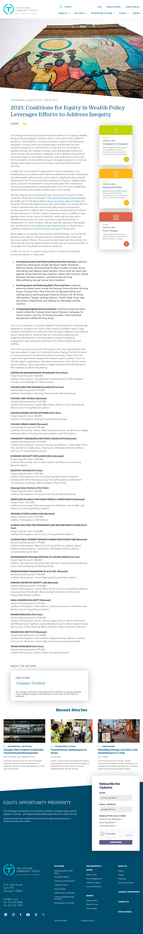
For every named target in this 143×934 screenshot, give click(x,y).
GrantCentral (114, 7)
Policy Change (110, 230)
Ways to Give (91, 874)
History (121, 871)
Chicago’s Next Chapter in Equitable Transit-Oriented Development (23, 751)
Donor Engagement (94, 878)
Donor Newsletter (107, 822)
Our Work (59, 866)
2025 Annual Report (126, 883)
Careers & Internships (128, 892)
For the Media (124, 912)
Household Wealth (112, 187)
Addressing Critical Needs (64, 893)
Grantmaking (18, 100)
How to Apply (91, 908)
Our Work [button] (79, 13)
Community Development (116, 144)
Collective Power (61, 885)
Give (99, 7)
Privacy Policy (88, 920)
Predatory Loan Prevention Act (51, 225)
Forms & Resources (93, 886)
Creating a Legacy (93, 882)
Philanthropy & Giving (65, 746)
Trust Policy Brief (106, 826)
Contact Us (123, 902)
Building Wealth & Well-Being (63, 872)
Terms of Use (60, 920)
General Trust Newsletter (110, 819)
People (121, 875)
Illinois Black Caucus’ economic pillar (51, 201)
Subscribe (116, 842)
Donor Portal (133, 7)
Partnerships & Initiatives (20, 746)
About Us (122, 866)
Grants (89, 895)
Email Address (107, 804)
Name (102, 793)
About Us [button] (63, 13)
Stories (136, 13)
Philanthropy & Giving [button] (101, 13)
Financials (122, 879)
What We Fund (92, 904)
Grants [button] (122, 13)
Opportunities (91, 900)
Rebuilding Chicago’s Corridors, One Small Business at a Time (118, 751)
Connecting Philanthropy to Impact (64, 898)
